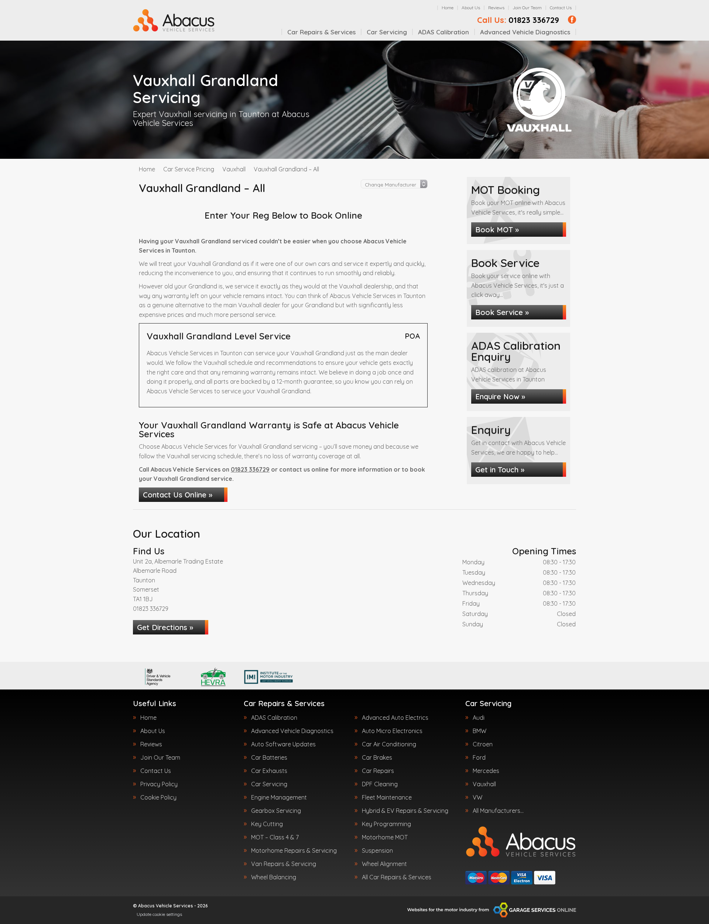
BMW (479, 731)
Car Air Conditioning (389, 744)
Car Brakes (377, 757)
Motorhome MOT (385, 837)
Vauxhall (484, 784)
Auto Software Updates (283, 744)
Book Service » (502, 312)
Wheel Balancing (273, 877)
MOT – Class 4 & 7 (275, 837)
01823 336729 (518, 20)
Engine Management (279, 797)
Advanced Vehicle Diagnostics (525, 32)
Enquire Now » (500, 396)
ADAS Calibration (443, 32)
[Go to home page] (174, 20)
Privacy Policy (159, 784)
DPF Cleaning (380, 784)
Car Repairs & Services (321, 32)
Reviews (496, 7)
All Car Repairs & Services (396, 877)
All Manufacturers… (498, 811)
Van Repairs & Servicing (283, 864)
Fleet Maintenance (387, 797)
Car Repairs (378, 771)
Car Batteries (269, 757)
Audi (478, 718)
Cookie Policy (158, 797)
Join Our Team (527, 7)
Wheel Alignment (384, 864)
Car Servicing (387, 32)
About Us (471, 7)
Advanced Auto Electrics (395, 718)
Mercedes (486, 771)
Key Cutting (267, 824)
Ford (479, 757)
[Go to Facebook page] (572, 20)
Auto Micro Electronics (392, 731)
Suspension (377, 850)
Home (447, 7)
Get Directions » (165, 627)
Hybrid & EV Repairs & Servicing (405, 811)
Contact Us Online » (177, 494)
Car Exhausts (269, 771)
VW (477, 797)
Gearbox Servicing (276, 811)
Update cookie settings (159, 914)
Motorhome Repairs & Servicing (294, 850)
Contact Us (561, 7)
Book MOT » (497, 229)
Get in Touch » (499, 469)
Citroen (483, 744)
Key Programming (386, 824)
